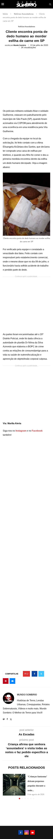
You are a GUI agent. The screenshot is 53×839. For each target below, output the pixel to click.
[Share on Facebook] (34, 674)
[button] (5, 786)
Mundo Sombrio (19, 45)
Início (5, 14)
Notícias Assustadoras (23, 14)
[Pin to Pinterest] (5, 681)
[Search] (50, 4)
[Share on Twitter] (41, 674)
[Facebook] (20, 832)
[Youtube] (32, 832)
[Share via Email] (12, 681)
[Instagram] (26, 832)
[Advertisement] (26, 79)
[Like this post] (27, 674)
